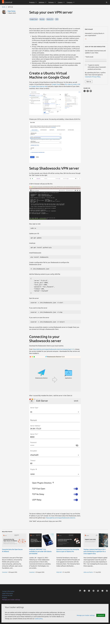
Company (69, 2)
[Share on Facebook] (88, 91)
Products (32, 2)
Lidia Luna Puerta (88, 572)
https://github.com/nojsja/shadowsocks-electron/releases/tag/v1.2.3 (53, 349)
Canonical (4, 572)
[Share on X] (85, 91)
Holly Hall (59, 572)
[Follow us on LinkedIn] (88, 591)
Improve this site (7, 595)
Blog (3, 7)
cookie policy (39, 618)
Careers (60, 2)
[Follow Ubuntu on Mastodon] (79, 591)
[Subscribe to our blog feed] (106, 591)
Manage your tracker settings (11, 599)
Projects (4, 597)
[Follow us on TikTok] (97, 591)
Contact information (8, 591)
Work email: (89, 57)
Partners (51, 2)
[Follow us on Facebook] (84, 591)
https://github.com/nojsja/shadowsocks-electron (60, 518)
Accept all (101, 615)
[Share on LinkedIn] (91, 91)
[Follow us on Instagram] (93, 591)
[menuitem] (32, 2)
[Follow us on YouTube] (102, 591)
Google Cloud (56, 84)
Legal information (7, 593)
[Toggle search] (106, 2)
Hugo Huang (11, 11)
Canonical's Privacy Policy (92, 76)
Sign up (88, 81)
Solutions (41, 2)
